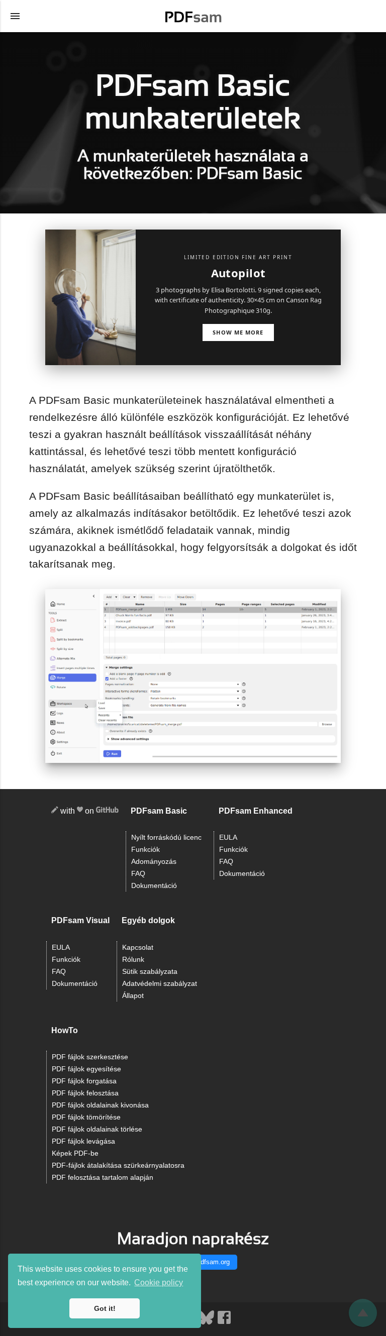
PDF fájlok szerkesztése (90, 1057)
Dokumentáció (154, 885)
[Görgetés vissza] (363, 1313)
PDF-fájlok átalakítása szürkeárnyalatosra (118, 1165)
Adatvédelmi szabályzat (159, 983)
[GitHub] (107, 811)
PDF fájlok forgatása (84, 1081)
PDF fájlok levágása (83, 1141)
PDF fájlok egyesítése (86, 1069)
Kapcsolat (137, 947)
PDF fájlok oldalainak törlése (97, 1129)
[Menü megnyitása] (15, 16)
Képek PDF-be (75, 1153)
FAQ (138, 873)
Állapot (133, 995)
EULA (228, 837)
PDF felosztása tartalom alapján (102, 1177)
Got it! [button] (105, 1308)
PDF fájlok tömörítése (86, 1117)
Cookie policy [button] (158, 1282)
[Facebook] (224, 1323)
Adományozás (153, 861)
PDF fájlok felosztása (85, 1093)
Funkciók (145, 849)
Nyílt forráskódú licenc (166, 837)
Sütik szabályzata (149, 971)
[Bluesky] (207, 1323)
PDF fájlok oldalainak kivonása (100, 1105)
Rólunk (133, 959)
